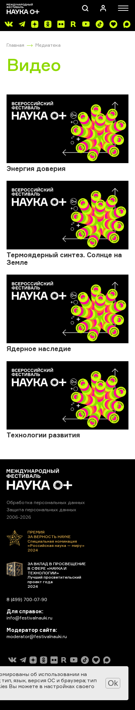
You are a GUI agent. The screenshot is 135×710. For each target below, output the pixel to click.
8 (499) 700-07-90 (27, 599)
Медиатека (48, 45)
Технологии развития (43, 435)
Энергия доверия (36, 168)
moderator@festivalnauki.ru (37, 636)
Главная (15, 45)
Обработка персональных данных (46, 502)
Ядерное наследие (39, 349)
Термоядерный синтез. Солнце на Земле (64, 258)
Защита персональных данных (41, 509)
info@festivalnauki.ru (29, 617)
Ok (113, 683)
